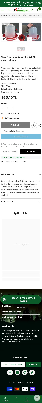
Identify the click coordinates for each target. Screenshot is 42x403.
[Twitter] (32, 372)
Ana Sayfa (4, 15)
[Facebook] (10, 372)
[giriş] (32, 9)
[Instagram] (17, 372)
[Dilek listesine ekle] (34, 125)
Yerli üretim (12, 83)
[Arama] (9, 9)
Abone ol (30, 151)
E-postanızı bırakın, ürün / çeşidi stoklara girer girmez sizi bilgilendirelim (19, 145)
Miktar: (4, 103)
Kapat (40, 3)
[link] (21, 275)
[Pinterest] (25, 372)
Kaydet (33, 364)
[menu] (2, 9)
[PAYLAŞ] (39, 125)
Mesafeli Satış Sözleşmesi (14, 131)
